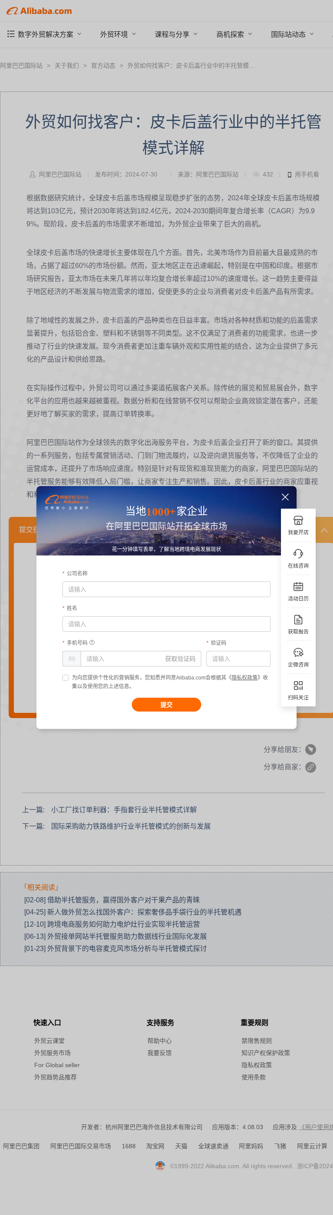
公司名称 (77, 574)
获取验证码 (180, 658)
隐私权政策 (245, 678)
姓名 (72, 608)
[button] (285, 497)
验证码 (218, 643)
